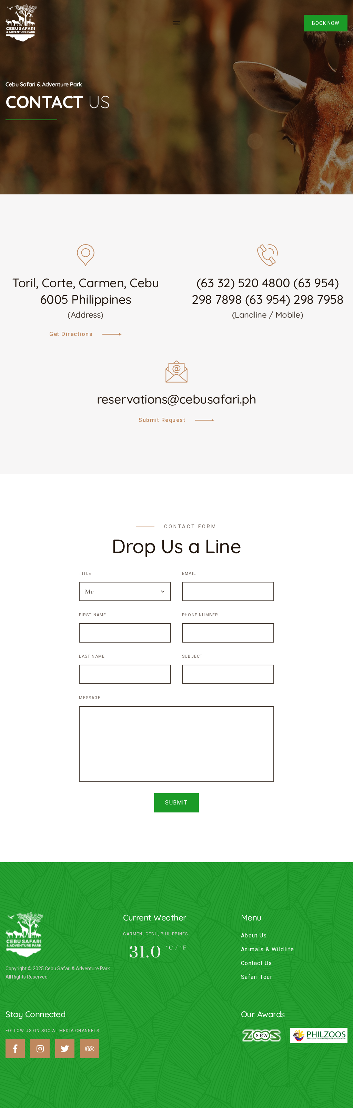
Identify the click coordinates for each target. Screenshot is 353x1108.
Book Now (325, 23)
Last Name (92, 656)
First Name (92, 615)
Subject (192, 656)
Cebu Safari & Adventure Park (44, 84)
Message (89, 697)
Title (85, 573)
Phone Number (200, 615)
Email (189, 573)
